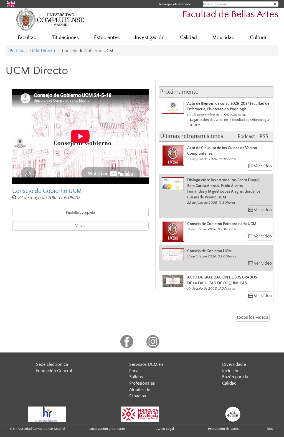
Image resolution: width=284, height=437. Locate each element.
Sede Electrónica (52, 364)
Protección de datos (223, 429)
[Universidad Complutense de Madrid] (50, 19)
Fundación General (54, 370)
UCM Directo (42, 50)
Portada (17, 50)
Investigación (149, 37)
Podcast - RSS (253, 136)
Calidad (188, 37)
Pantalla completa (80, 212)
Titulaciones (65, 37)
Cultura (258, 37)
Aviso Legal (165, 429)
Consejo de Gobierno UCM (47, 191)
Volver (80, 226)
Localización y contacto (107, 429)
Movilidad (223, 37)
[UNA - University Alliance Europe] (232, 413)
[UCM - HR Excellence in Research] (47, 413)
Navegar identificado (175, 4)
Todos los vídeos (252, 317)
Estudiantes (107, 37)
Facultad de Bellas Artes (230, 14)
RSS (270, 429)
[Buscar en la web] (275, 4)
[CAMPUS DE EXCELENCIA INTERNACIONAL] (140, 413)
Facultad (27, 37)
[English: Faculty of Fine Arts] (11, 3)
